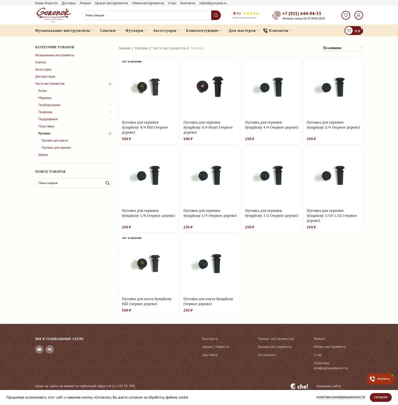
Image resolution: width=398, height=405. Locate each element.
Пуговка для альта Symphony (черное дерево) (208, 301)
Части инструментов (50, 83)
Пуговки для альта (54, 140)
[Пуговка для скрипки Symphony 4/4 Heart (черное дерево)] (210, 87)
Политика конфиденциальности (331, 365)
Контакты (210, 338)
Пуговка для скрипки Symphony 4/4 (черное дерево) (271, 124)
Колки (42, 90)
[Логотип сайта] (53, 15)
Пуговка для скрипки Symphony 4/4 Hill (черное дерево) (145, 127)
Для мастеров (45, 76)
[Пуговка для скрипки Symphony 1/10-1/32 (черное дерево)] (333, 176)
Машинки (44, 98)
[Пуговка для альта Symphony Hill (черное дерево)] (148, 264)
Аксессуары (43, 69)
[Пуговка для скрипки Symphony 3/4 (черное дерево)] (333, 87)
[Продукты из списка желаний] (345, 15)
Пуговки (44, 133)
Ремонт (319, 338)
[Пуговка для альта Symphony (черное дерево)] (210, 264)
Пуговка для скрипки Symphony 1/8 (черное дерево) (148, 213)
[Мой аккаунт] (358, 15)
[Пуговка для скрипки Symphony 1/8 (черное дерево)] (148, 176)
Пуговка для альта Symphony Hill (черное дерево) (147, 301)
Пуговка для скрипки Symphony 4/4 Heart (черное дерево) (208, 127)
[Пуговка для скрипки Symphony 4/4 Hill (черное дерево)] (148, 87)
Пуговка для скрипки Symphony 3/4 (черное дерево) (333, 124)
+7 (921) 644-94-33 (301, 13)
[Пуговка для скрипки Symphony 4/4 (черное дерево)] (271, 87)
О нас (318, 355)
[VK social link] (50, 349)
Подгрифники (48, 119)
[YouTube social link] (39, 349)
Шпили (43, 154)
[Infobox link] (324, 389)
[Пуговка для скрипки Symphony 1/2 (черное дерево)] (271, 176)
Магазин (141, 48)
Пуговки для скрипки (56, 147)
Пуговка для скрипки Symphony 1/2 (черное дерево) (271, 213)
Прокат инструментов (276, 338)
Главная (124, 48)
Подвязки (45, 112)
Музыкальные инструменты (54, 55)
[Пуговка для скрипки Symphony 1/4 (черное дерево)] (210, 176)
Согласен (381, 397)
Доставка (209, 355)
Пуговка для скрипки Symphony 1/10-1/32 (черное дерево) (332, 215)
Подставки (46, 126)
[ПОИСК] (107, 183)
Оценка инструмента (274, 346)
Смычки (40, 62)
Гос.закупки (267, 355)
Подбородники (49, 105)
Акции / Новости (215, 346)
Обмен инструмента (330, 346)
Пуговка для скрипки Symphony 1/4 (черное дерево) (210, 213)
